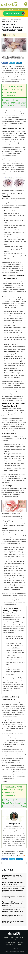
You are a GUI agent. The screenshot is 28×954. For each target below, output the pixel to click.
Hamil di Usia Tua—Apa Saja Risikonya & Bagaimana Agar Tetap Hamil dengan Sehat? (14, 890)
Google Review (22, 855)
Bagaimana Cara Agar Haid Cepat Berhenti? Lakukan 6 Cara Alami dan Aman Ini (12, 877)
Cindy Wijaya (10, 35)
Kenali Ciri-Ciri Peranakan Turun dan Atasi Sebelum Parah (12, 27)
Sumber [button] (5, 781)
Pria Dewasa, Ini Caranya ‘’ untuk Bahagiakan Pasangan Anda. (14, 103)
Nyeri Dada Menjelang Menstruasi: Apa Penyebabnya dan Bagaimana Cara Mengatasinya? (13, 903)
